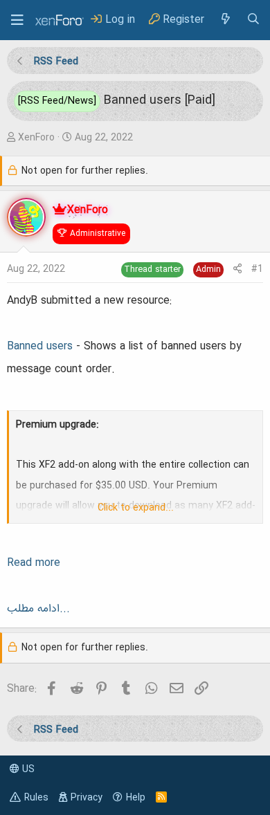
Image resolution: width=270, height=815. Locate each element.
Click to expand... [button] (136, 507)
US (27, 769)
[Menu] (17, 20)
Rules (36, 797)
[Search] (253, 19)
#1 (257, 269)
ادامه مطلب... (38, 609)
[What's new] (225, 19)
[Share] (237, 269)
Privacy (86, 797)
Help (135, 797)
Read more (33, 563)
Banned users (40, 346)
